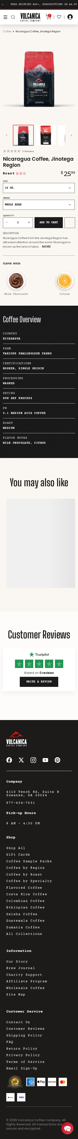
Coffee (7, 31)
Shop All (16, 848)
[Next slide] (71, 135)
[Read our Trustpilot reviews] (39, 655)
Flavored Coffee (24, 888)
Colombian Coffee (25, 901)
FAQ (10, 1042)
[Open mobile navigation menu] (5, 17)
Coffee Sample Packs (29, 861)
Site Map (16, 995)
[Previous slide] (6, 135)
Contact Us (18, 1022)
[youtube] (45, 760)
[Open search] (13, 17)
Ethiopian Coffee (25, 907)
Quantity (8, 215)
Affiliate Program (26, 981)
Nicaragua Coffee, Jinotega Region (38, 31)
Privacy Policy (23, 1055)
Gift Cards (18, 855)
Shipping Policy (24, 1035)
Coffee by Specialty (29, 881)
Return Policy (22, 1049)
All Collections (24, 934)
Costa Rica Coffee (26, 894)
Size (5, 181)
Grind (6, 198)
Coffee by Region (25, 868)
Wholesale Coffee (25, 988)
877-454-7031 (20, 803)
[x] (21, 760)
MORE (46, 246)
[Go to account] (70, 17)
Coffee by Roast (24, 875)
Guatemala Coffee (25, 921)
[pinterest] (57, 760)
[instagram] (33, 760)
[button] (67, 1128)
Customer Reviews (25, 1029)
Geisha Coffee (22, 914)
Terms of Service (25, 1062)
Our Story (17, 962)
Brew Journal (20, 968)
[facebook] (9, 760)
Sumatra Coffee (23, 927)
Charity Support (24, 975)
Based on (39, 673)
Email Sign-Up (22, 1068)
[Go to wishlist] (59, 17)
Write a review (39, 682)
